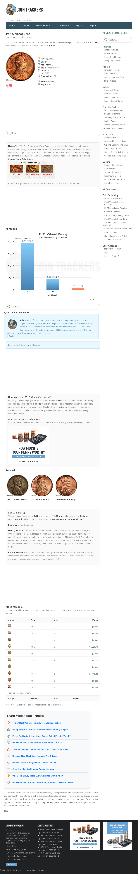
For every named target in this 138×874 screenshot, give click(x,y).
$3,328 (95, 633)
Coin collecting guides (16, 849)
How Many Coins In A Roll (115, 236)
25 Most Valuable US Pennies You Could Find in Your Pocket (40, 749)
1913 (33, 653)
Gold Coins (111, 189)
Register (79, 25)
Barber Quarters (111, 121)
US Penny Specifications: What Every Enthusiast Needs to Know (42, 782)
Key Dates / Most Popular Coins (118, 228)
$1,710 (95, 660)
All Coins (25, 25)
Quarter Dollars (111, 107)
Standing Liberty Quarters (115, 117)
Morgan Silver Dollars (113, 165)
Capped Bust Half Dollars (115, 155)
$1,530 (95, 667)
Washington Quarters (113, 110)
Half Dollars (109, 134)
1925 (33, 647)
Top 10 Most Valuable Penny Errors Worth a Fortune (36, 723)
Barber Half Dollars (112, 148)
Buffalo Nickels (110, 73)
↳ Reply (10, 336)
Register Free (13, 693)
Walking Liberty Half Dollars (116, 145)
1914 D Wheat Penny (65, 499)
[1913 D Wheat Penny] (17, 666)
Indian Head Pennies (113, 57)
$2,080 (95, 653)
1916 (33, 660)
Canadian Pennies (112, 211)
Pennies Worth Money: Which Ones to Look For (34, 762)
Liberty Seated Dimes (113, 101)
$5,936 (95, 626)
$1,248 (95, 681)
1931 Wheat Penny (40, 499)
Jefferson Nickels (111, 70)
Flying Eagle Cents (112, 60)
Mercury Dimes (111, 93)
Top (6, 811)
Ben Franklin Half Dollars (115, 141)
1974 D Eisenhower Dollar (51, 847)
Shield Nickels (110, 81)
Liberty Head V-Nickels (114, 77)
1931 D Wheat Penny (17, 499)
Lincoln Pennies (111, 49)
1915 (33, 681)
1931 (48, 61)
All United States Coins (115, 32)
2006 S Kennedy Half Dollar (51, 829)
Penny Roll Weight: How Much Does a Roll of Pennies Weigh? (41, 736)
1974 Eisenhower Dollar (50, 853)
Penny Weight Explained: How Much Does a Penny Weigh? (40, 729)
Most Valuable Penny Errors (116, 219)
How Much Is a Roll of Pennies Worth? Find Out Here (37, 743)
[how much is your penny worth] (51, 445)
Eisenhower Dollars (112, 176)
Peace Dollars (110, 168)
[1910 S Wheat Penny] (17, 673)
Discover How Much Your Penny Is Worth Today (35, 756)
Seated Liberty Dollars (114, 172)
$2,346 (95, 640)
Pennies (107, 46)
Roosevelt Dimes (111, 90)
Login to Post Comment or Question (24, 345)
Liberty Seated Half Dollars (116, 152)
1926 (33, 687)
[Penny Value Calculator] (85, 836)
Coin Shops (12, 846)
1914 (33, 626)
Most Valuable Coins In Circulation (113, 203)
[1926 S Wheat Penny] (17, 686)
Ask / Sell (11, 864)
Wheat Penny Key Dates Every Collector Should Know (37, 776)
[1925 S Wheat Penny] (17, 646)
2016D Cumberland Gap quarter (21, 852)
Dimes (106, 86)
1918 (33, 640)
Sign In (93, 25)
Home (12, 25)
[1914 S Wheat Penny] (17, 632)
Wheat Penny (52, 67)
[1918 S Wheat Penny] (17, 639)
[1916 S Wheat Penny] (17, 659)
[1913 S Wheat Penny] (17, 652)
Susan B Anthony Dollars (115, 179)
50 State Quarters (112, 113)
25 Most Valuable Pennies (115, 208)
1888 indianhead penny (17, 856)
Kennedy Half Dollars (113, 137)
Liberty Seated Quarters (114, 124)
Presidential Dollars (112, 183)
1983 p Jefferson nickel (17, 859)
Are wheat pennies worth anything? (114, 223)
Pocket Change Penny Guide (116, 215)
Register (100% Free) (113, 256)
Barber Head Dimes (113, 97)
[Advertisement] (101, 7)
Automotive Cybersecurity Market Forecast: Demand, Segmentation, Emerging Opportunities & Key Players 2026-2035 (18, 838)
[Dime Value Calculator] (117, 836)
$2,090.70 (93, 647)
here (23, 704)
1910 (33, 674)
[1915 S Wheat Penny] (17, 680)
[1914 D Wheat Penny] (17, 625)
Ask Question (62, 25)
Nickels (106, 66)
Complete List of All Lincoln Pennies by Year (33, 769)
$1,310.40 (93, 674)
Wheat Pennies (110, 53)
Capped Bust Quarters (114, 128)
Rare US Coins (110, 232)
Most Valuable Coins (113, 198)
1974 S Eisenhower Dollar (51, 835)
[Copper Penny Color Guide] (51, 169)
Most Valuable (43, 25)
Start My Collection (112, 248)
